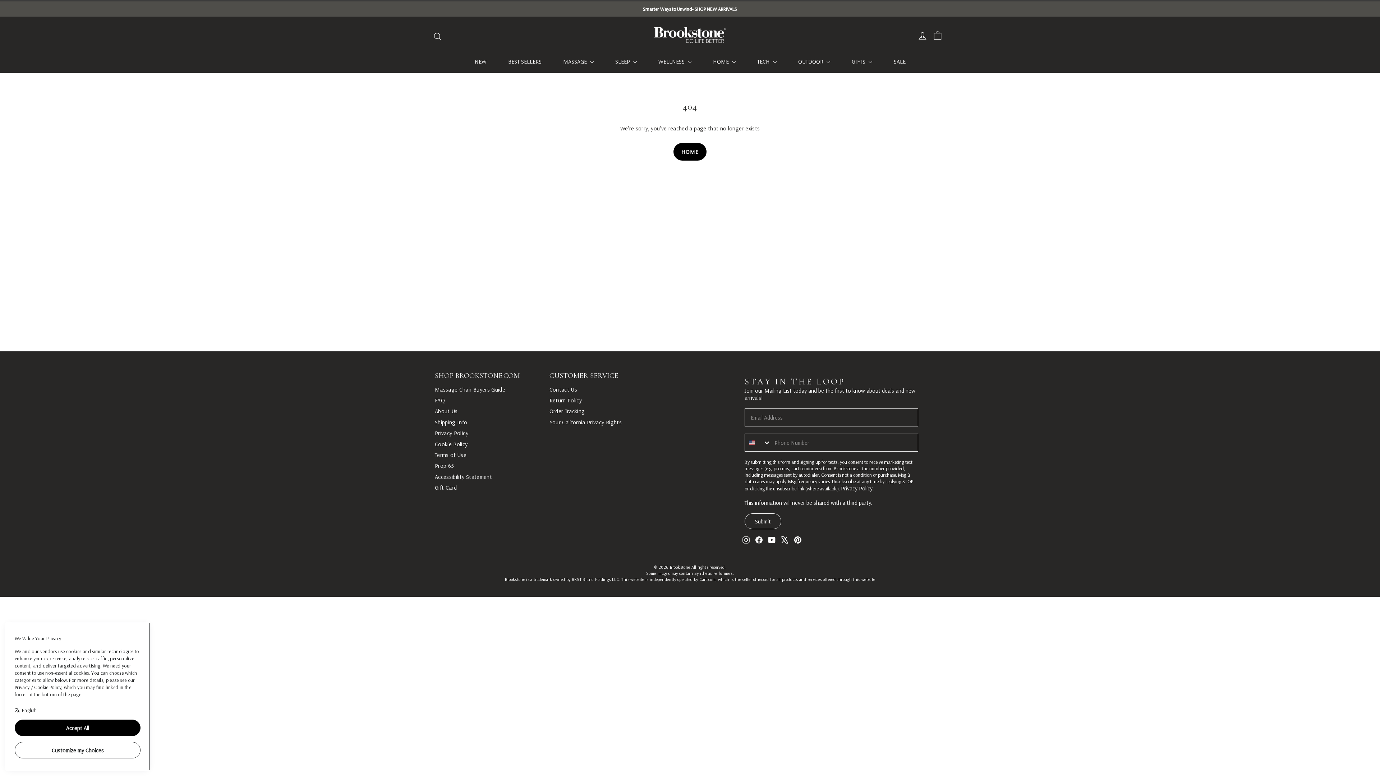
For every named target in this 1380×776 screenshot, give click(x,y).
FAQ (440, 400)
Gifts (859, 61)
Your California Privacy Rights (585, 422)
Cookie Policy (451, 444)
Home (721, 61)
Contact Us (563, 389)
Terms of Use (450, 454)
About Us (446, 411)
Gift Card (446, 487)
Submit (763, 521)
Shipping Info (451, 422)
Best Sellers (525, 61)
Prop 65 (444, 465)
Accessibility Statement (463, 476)
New (481, 61)
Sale (900, 61)
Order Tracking (567, 411)
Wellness (672, 61)
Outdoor (811, 61)
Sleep (623, 61)
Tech (764, 61)
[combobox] (758, 442)
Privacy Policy (451, 432)
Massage (575, 61)
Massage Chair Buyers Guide (470, 389)
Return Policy (565, 400)
